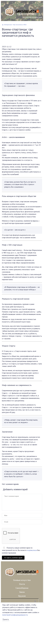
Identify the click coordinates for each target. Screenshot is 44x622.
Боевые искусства (22, 580)
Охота (22, 584)
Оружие (22, 596)
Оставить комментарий (13, 557)
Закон (22, 592)
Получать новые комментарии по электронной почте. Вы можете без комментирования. (21, 550)
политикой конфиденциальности (15, 615)
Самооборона (22, 588)
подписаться (32, 550)
